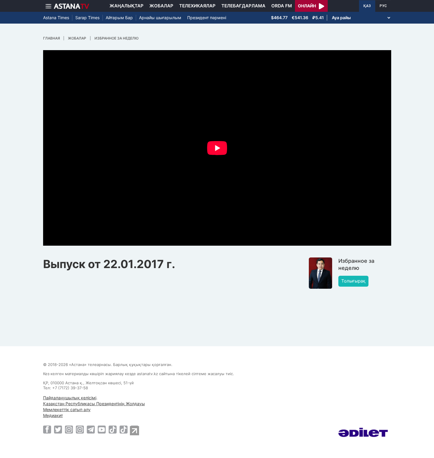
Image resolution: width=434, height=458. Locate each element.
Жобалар (161, 6)
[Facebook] (47, 429)
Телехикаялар (197, 6)
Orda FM (281, 6)
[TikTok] (113, 429)
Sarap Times (87, 17)
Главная (51, 38)
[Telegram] (91, 429)
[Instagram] (69, 429)
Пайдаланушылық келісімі (69, 397)
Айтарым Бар (119, 17)
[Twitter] (58, 429)
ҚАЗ (367, 6)
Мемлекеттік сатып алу (67, 409)
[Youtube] (102, 429)
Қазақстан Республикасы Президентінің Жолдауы (94, 403)
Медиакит (53, 415)
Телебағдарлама (243, 6)
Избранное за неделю (116, 38)
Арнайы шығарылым (160, 17)
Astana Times (56, 17)
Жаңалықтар (126, 6)
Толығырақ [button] (353, 281)
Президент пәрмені (206, 17)
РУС (383, 6)
